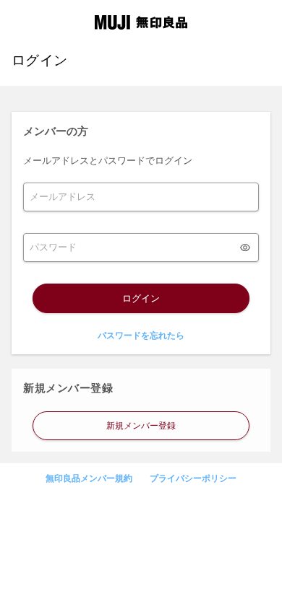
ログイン (141, 298)
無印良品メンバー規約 (89, 478)
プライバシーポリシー (193, 478)
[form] (141, 197)
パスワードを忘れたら (141, 335)
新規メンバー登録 (141, 426)
